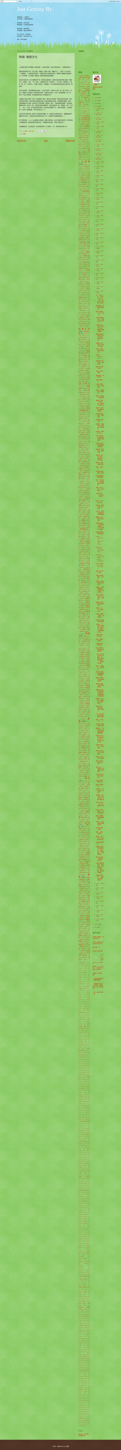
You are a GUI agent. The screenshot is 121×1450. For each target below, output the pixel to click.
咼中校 (82, 394)
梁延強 (83, 527)
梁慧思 (88, 538)
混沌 (96, 85)
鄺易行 (83, 925)
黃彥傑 (80, 696)
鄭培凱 (88, 854)
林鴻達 (88, 368)
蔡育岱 (85, 828)
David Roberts (86, 1065)
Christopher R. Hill (83, 1045)
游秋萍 (83, 660)
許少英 (82, 556)
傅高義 (82, 645)
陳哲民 (82, 598)
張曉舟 (84, 518)
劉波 (79, 792)
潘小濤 (80, 817)
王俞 (81, 146)
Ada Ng (86, 961)
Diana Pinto (82, 1074)
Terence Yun (83, 1387)
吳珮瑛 (85, 245)
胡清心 (80, 420)
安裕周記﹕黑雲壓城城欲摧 (100, 307)
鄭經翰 (83, 856)
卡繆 (83, 159)
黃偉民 (88, 700)
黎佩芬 (85, 859)
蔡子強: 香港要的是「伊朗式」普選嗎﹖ (100, 597)
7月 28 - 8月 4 (100, 206)
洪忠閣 (82, 407)
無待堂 (82, 663)
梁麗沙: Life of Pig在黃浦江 (99, 609)
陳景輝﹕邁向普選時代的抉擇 (100, 582)
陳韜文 (84, 627)
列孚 (89, 179)
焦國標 (88, 663)
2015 (96, 100)
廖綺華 (81, 770)
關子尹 (88, 941)
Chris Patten (87, 1036)
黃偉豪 (88, 704)
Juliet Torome (84, 1181)
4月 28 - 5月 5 (100, 260)
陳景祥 (80, 611)
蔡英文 (84, 830)
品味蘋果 (88, 394)
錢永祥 (86, 890)
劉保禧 (84, 792)
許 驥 (83, 554)
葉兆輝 (86, 741)
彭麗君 (88, 651)
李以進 (80, 263)
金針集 (88, 377)
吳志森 (83, 243)
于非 (79, 110)
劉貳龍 (80, 799)
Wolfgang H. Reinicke (83, 1411)
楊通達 (85, 729)
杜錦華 (88, 294)
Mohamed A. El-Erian (84, 1261)
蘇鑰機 (88, 952)
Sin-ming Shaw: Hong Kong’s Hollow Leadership (100, 558)
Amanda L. (81, 975)
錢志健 (80, 892)
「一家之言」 (82, 94)
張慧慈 (80, 516)
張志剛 (86, 491)
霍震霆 (84, 895)
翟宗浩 (80, 776)
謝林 (81, 910)
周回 (89, 314)
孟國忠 (84, 323)
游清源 (88, 660)
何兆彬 (86, 217)
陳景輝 (87, 611)
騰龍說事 (85, 955)
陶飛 (81, 631)
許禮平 (88, 562)
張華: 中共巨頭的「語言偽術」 (100, 489)
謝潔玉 (84, 912)
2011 (96, 927)
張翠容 (82, 514)
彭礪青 (82, 652)
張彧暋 (83, 500)
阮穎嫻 (80, 308)
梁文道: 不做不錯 (98, 951)
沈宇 (85, 296)
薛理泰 (80, 906)
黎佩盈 (80, 861)
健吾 (84, 476)
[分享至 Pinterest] (46, 131)
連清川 (83, 565)
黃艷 (81, 714)
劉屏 (89, 792)
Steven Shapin (82, 1374)
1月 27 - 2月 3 (100, 906)
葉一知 (80, 741)
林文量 (88, 344)
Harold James (86, 1107)
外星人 (82, 168)
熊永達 (82, 772)
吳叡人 (88, 250)
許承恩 (80, 558)
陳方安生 (85, 584)
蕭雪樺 (80, 886)
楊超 (83, 730)
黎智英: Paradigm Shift (99, 356)
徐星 (87, 445)
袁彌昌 (85, 461)
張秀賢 (85, 492)
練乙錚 (87, 823)
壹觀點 (83, 651)
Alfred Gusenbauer (83, 972)
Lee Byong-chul (84, 1199)
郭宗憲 (83, 571)
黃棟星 (86, 707)
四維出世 (87, 166)
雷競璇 (86, 767)
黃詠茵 (80, 709)
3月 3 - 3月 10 (100, 883)
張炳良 (80, 498)
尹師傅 (83, 123)
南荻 (83, 392)
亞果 (85, 308)
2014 (96, 103)
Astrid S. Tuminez (83, 1005)
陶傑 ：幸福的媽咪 (99, 832)
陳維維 (81, 620)
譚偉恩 (81, 939)
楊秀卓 (81, 727)
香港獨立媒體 (81, 431)
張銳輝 (85, 516)
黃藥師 (83, 713)
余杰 (81, 234)
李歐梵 (88, 288)
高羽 (85, 474)
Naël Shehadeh (86, 1274)
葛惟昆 (88, 754)
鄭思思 (84, 850)
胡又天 (86, 414)
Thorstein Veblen (82, 1394)
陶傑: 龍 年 (96, 947)
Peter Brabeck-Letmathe (84, 1300)
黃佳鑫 (86, 691)
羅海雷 (86, 934)
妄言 (89, 188)
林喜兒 (86, 361)
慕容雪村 (85, 808)
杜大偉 (84, 292)
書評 (84, 452)
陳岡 (89, 591)
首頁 (46, 141)
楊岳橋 (86, 727)
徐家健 (80, 447)
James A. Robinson (83, 1138)
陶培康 (80, 633)
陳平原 (88, 586)
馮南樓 (88, 678)
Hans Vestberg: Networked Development (100, 566)
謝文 (85, 906)
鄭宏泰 (81, 847)
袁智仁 (85, 460)
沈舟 (85, 297)
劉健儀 (85, 795)
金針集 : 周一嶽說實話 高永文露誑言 (100, 708)
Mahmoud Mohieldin (83, 1214)
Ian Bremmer (87, 1119)
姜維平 (82, 401)
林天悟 (88, 343)
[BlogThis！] (40, 131)
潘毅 (87, 821)
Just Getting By (34, 8)
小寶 (79, 115)
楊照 (87, 730)
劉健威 (80, 795)
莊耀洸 (80, 553)
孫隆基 (83, 438)
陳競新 (84, 629)
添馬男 (88, 542)
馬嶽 (79, 474)
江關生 (88, 201)
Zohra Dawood (81, 1425)
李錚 (85, 290)
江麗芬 (82, 203)
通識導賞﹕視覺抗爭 (100, 376)
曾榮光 (88, 654)
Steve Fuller (87, 1371)
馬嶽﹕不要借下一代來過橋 (100, 667)
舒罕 (89, 671)
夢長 (89, 769)
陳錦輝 (88, 624)
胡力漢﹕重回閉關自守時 (100, 724)
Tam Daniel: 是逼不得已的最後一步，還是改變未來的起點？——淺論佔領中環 (100, 658)
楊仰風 (82, 725)
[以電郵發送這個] (39, 131)
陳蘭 (89, 629)
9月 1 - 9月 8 (99, 184)
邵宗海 (84, 376)
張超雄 (88, 505)
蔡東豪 (80, 828)
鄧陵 (87, 839)
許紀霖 (83, 560)
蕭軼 (85, 886)
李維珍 (83, 285)
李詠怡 (86, 281)
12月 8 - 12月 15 (100, 123)
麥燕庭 (84, 641)
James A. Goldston (84, 1136)
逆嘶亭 (83, 463)
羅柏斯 (81, 932)
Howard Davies (81, 1118)
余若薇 (82, 235)
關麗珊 (82, 946)
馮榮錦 (88, 680)
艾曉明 (84, 212)
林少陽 (83, 344)
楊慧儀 (85, 732)
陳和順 (84, 591)
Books (88, 1026)
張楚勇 (80, 509)
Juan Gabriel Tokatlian (84, 1179)
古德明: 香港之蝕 (99, 420)
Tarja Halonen (87, 1382)
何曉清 (84, 228)
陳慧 (85, 622)
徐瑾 (87, 449)
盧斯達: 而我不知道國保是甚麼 (100, 679)
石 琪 (84, 172)
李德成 (82, 287)
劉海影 (86, 794)
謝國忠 (86, 910)
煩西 (89, 736)
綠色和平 (86, 774)
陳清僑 (83, 607)
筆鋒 (83, 669)
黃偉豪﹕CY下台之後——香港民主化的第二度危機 (98, 967)
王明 (84, 145)
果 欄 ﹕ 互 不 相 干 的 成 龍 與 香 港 (100, 837)
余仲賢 (82, 232)
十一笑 (81, 108)
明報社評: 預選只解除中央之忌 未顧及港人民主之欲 (100, 739)
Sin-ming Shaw (84, 1360)
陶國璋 (86, 631)
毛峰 (87, 137)
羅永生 (85, 928)
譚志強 (88, 937)
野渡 (87, 575)
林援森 (80, 363)
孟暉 (89, 323)
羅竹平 (84, 930)
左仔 (82, 170)
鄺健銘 (88, 925)
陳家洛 (88, 598)
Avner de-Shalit (81, 1008)
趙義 (81, 786)
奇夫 (87, 321)
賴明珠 (81, 890)
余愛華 (81, 237)
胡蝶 (85, 420)
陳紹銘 (88, 607)
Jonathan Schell (81, 1169)
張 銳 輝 (88, 483)
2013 (96, 106)
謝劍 (79, 912)
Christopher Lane (82, 1043)
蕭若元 (84, 883)
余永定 (83, 230)
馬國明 (86, 471)
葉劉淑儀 (84, 750)
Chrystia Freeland (82, 1047)
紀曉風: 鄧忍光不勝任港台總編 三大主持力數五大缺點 (100, 526)
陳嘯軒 (80, 622)
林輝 (89, 366)
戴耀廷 (84, 901)
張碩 (89, 513)
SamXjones (87, 1338)
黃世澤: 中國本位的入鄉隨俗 (100, 752)
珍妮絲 (82, 409)
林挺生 (85, 357)
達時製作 (85, 763)
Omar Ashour (82, 1292)
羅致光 (86, 932)
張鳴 (87, 514)
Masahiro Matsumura (83, 1238)
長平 (85, 379)
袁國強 (80, 460)
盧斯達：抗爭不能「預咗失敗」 (100, 450)
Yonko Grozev (81, 1414)
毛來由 (86, 135)
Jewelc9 (84, 1152)
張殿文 (85, 509)
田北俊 (80, 172)
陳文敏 (84, 582)
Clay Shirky (81, 1048)
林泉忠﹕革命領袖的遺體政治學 (100, 823)
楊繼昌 (84, 734)
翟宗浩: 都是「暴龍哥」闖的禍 (100, 858)
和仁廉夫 (82, 321)
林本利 (82, 346)
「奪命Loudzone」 (84, 100)
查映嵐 (82, 405)
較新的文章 (21, 141)
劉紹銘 (86, 797)
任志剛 (88, 175)
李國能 (88, 279)
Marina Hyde (81, 1223)
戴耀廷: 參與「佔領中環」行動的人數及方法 (100, 402)
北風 (85, 157)
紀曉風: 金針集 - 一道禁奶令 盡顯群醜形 (100, 877)
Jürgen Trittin (81, 1183)
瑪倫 (87, 772)
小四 (84, 110)
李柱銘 (84, 274)
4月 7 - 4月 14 (100, 273)
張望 (87, 503)
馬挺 (81, 471)
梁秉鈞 (88, 527)
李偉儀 (83, 279)
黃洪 (84, 698)
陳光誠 (85, 589)
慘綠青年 (87, 770)
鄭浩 (83, 852)
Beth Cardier (87, 1017)
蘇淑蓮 (88, 950)
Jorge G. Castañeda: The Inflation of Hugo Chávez (99, 540)
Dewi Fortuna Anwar (85, 1072)
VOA (79, 1407)
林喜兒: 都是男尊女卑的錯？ (100, 350)
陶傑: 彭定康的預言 (99, 367)
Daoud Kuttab (81, 1056)
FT (87, 1090)
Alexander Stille (82, 968)
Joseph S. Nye (84, 1178)
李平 (85, 263)
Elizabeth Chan (84, 1085)
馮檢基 (81, 682)
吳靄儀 (88, 252)
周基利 (82, 318)
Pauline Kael (87, 1296)
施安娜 (80, 403)
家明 (87, 440)
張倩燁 (87, 498)
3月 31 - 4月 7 (100, 278)
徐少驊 (80, 445)
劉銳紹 (80, 805)
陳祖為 (86, 600)
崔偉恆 (82, 482)
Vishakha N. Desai (83, 1405)
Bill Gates (83, 1019)
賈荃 (85, 760)
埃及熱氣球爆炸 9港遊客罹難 (99, 979)
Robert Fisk (87, 1323)
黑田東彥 (80, 716)
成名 (88, 193)
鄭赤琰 (85, 849)
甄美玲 (80, 774)
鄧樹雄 (85, 841)
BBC (79, 1014)
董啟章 (80, 758)
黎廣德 (82, 867)
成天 (83, 193)
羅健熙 (80, 935)
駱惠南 (83, 897)
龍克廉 (84, 899)
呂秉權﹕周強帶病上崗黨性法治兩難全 (100, 426)
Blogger (64, 1446)
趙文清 (85, 781)
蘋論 (81, 954)
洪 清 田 (88, 405)
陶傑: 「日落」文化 (100, 720)
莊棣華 (88, 549)
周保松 (88, 316)
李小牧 (88, 259)
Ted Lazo (87, 1385)
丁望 (84, 105)
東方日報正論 (83, 337)
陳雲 (84, 615)
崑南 (83, 480)
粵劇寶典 (82, 738)
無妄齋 (88, 662)
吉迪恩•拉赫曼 (83, 181)
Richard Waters (86, 1318)
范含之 (83, 423)
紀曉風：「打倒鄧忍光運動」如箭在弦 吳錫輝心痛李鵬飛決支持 (100, 628)
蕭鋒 (89, 886)
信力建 (82, 387)
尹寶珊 (81, 124)
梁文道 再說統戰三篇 (99, 781)
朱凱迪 (84, 197)
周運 (79, 319)
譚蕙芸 (80, 941)
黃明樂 (84, 693)
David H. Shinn (84, 1061)
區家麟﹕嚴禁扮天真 (100, 432)
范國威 (88, 423)
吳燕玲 (82, 252)
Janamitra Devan (82, 1139)
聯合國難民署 (86, 903)
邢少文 (84, 305)
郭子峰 (81, 567)
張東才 (86, 496)
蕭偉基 (86, 884)
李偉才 (87, 278)
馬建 (81, 467)
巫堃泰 (83, 259)
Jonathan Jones (82, 1167)
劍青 (87, 806)
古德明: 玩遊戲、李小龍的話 (100, 746)
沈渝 (87, 301)
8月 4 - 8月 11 (100, 202)
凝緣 (83, 869)
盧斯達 (82, 879)
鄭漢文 (88, 856)
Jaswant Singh (81, 1141)
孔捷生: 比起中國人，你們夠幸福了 (100, 811)
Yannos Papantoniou (83, 1413)
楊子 (89, 723)
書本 (79, 452)
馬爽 (79, 472)
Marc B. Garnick (82, 1218)
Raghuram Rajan (82, 1309)
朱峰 (79, 197)
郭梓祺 (88, 573)
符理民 (86, 545)
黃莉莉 (88, 705)
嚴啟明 (84, 948)
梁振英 (84, 533)
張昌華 (88, 494)
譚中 (84, 937)
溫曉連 (83, 736)
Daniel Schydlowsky (83, 1054)
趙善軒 (83, 784)
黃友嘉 (88, 685)
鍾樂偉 (88, 919)
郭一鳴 (88, 565)
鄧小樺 (83, 838)
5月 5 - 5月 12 (100, 255)
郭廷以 (87, 569)
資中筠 (80, 760)
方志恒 (84, 132)
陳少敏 (84, 580)
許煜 (88, 560)
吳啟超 (84, 248)
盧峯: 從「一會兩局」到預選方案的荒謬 (100, 769)
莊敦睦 (83, 549)
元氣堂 (86, 124)
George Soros (81, 1094)
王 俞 (79, 139)
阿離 (85, 383)
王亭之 (88, 145)
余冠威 (88, 234)
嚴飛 (87, 946)
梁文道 (84, 523)
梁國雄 (83, 534)
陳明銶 (81, 593)
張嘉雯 (83, 513)
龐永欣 (86, 926)
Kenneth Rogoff (82, 1190)
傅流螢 (88, 643)
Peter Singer (82, 1303)
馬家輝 (80, 469)
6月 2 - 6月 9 (99, 238)
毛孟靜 (80, 137)
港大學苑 (88, 656)
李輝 (81, 290)
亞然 (89, 308)
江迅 (81, 199)
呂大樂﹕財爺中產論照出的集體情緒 (100, 512)
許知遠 (87, 558)
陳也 (85, 576)
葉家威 (84, 745)
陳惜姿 (88, 606)
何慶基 (85, 226)
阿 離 (82, 381)
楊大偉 (84, 723)
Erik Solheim (81, 1087)
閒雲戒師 (85, 674)
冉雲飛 (80, 156)
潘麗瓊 (80, 823)
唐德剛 (82, 434)
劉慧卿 (86, 803)
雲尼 (85, 676)
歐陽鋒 (86, 816)
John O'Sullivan (84, 1159)
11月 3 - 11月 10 (100, 145)
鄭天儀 (84, 843)
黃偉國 (82, 703)
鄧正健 (88, 838)
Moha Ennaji (82, 1260)
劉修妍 (81, 794)
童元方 (83, 667)
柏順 (89, 403)
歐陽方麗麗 (84, 814)
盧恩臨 (88, 877)
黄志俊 (86, 714)
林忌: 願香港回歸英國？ (100, 476)
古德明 (85, 161)
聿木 (79, 210)
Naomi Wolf (83, 1276)
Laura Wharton (86, 1198)
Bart (87, 1012)
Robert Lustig (81, 1327)
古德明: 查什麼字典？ (99, 644)
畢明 (88, 543)
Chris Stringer (84, 1037)
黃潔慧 (85, 709)
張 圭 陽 (82, 483)
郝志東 (88, 463)
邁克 (83, 914)
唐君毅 (83, 432)
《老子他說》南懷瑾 (83, 75)
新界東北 (83, 719)
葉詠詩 (84, 749)
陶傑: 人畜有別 (99, 467)
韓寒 (84, 923)
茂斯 (83, 421)
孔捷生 (87, 126)
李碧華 (87, 283)
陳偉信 (80, 602)
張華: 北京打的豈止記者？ (99, 762)
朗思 (82, 454)
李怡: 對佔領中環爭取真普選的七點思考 (100, 438)
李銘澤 (88, 285)
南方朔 (87, 390)
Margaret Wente (82, 1219)
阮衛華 (86, 307)
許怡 (87, 556)
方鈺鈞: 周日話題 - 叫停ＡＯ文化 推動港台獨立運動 (100, 328)
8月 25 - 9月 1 (100, 189)
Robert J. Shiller (84, 1325)
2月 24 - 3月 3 (100, 888)
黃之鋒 (80, 683)
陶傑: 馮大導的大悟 (99, 571)
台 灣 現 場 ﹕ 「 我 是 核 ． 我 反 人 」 (100, 496)
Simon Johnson (86, 1358)
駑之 (87, 858)
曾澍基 (82, 656)
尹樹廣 (88, 123)
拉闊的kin (87, 325)
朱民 (87, 195)
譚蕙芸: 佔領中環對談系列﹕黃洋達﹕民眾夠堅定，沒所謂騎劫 (100, 850)
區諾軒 (84, 478)
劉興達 (88, 805)
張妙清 (81, 491)
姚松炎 (85, 398)
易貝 (84, 335)
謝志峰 (83, 908)
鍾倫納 (82, 915)
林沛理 (87, 350)
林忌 (85, 348)
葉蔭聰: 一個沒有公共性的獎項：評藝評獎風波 (100, 797)
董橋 (85, 758)
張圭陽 (88, 489)
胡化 (85, 416)
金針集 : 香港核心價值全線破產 (100, 409)
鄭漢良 (82, 858)
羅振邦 (80, 934)
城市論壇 (82, 396)
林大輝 (83, 341)
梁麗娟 (88, 540)
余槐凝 (86, 237)
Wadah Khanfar (84, 1409)
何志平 (80, 219)
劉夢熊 (81, 803)
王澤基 (84, 152)
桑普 (86, 454)
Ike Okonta (81, 1123)
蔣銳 (79, 836)
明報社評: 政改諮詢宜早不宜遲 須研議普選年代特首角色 (100, 693)
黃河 (89, 693)
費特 (81, 673)
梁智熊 (84, 536)
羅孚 (89, 930)
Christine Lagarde (82, 1039)
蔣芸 (87, 834)
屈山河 (81, 325)
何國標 (83, 223)
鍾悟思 (82, 917)
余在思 (88, 232)
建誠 (87, 401)
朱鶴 (89, 197)
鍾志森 (88, 914)
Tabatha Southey (84, 1378)
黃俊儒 (86, 694)
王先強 (84, 143)
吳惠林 (83, 250)
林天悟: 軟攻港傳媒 (99, 828)
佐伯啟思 (83, 214)
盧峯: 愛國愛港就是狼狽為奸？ (100, 817)
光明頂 (82, 179)
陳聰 (87, 626)
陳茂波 (83, 596)
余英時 (88, 235)
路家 (87, 761)
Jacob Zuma (87, 1132)
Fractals (82, 1090)
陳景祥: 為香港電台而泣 (100, 463)
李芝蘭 (84, 272)
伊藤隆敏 (88, 177)
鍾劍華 (82, 919)
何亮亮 (84, 221)
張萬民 (84, 511)
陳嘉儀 (88, 618)
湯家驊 (82, 662)
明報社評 (84, 329)
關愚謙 (88, 945)
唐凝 (87, 434)
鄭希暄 (80, 849)
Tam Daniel (81, 1380)
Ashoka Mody (86, 1001)
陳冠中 (80, 595)
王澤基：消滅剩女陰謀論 (100, 620)
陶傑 (24, 134)
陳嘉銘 (83, 618)
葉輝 (85, 752)
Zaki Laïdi (82, 1422)
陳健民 (87, 602)
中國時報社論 (85, 119)
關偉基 (86, 943)
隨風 (79, 895)
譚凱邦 (86, 939)
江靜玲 (82, 201)
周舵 (87, 318)
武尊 (84, 372)
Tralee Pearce (85, 1400)
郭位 (79, 569)
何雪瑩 (85, 225)
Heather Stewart (81, 1110)
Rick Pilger (82, 1320)
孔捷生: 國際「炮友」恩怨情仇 (100, 615)
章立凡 (80, 640)
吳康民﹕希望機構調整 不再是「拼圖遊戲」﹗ (100, 589)
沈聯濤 (80, 303)
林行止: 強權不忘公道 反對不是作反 (98, 942)
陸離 (87, 638)
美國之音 (84, 412)
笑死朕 (88, 456)
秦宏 (83, 456)
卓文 (86, 310)
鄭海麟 (88, 852)
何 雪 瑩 (88, 215)
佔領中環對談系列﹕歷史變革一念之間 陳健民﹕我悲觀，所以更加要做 (100, 867)
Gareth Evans (82, 1092)
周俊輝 (82, 316)
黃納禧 (82, 700)
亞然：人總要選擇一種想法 (100, 391)
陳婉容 (83, 604)
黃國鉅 (82, 705)
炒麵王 (88, 372)
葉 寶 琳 (86, 739)
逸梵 (79, 674)
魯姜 (79, 859)
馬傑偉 (85, 472)
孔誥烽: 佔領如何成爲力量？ (100, 775)
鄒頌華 (84, 765)
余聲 (86, 239)
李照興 (80, 283)
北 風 (85, 156)
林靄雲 (81, 370)
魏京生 (81, 926)
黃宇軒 (88, 689)
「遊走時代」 (86, 97)
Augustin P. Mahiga (83, 1006)
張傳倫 (86, 507)
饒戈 (86, 954)
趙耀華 (86, 786)
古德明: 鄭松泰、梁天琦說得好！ (98, 937)
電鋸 (79, 769)
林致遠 (80, 357)
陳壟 (79, 627)
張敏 (89, 502)
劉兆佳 (86, 790)
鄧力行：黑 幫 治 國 (99, 501)
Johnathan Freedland (83, 1161)
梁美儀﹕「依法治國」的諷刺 (100, 790)
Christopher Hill (82, 1041)
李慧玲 (88, 287)
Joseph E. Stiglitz (84, 1176)
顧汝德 (84, 957)
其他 (81, 310)
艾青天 (84, 210)
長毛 (81, 379)
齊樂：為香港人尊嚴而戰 (100, 396)
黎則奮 (82, 865)
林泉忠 (85, 356)
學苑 (88, 870)
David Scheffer (84, 1067)
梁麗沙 (82, 540)
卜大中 (86, 108)
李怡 (88, 270)
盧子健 (82, 872)
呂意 (85, 257)
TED (82, 1384)
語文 (87, 778)
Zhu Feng (86, 1424)
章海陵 (85, 640)
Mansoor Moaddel (82, 1216)
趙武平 (84, 783)
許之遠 (88, 554)
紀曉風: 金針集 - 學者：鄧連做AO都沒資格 (100, 457)
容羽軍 (80, 441)
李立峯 (85, 265)
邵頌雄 (83, 377)
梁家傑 (84, 531)
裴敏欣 (85, 776)
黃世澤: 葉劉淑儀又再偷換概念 (100, 685)
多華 (79, 188)
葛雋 (81, 756)
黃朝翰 (81, 707)
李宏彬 (86, 268)
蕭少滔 (84, 881)
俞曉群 (88, 385)
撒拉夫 (83, 810)
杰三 (89, 335)
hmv (86, 1116)
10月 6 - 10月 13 (100, 163)
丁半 (85, 103)
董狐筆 (86, 756)
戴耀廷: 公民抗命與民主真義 (100, 518)
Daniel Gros (85, 1052)
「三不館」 (81, 95)
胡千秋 (80, 416)
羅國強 (85, 935)
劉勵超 (82, 806)
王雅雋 (84, 148)
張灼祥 (80, 492)
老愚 (87, 208)
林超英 (85, 363)
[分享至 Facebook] (44, 131)
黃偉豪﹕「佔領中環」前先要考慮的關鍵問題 (100, 730)
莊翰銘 (86, 551)
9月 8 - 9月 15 (100, 180)
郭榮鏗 (82, 575)
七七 (89, 106)
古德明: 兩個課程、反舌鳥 (100, 576)
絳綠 (87, 669)
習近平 (84, 547)
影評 (79, 808)
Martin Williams (84, 1236)
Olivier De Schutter (83, 1291)
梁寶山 (82, 542)
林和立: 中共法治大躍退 (100, 757)
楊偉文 (80, 729)
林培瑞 (84, 359)
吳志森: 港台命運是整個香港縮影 (100, 444)
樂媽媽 (88, 810)
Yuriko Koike (87, 1420)
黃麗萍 (88, 713)
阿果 (79, 383)
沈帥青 (84, 299)
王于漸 (85, 139)
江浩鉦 (88, 199)
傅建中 (83, 643)
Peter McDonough (84, 1302)
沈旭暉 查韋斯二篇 (99, 635)
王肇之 (83, 150)
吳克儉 (88, 241)
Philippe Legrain (82, 1305)
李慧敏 (82, 288)
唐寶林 (80, 436)
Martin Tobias (87, 1234)
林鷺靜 (86, 370)
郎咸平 (86, 425)
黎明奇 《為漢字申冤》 (84, 862)
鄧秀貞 (82, 839)
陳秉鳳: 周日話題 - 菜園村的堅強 (100, 344)
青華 (84, 385)
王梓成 (86, 146)
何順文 (80, 226)
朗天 (88, 452)
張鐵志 (84, 520)
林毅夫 (84, 366)
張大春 (80, 487)
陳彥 (85, 595)
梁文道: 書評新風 (99, 372)
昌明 (81, 327)
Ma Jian (86, 1212)
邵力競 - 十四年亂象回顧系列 (83, 1435)
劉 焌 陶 (80, 790)
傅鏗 (84, 649)
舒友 (79, 671)
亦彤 (83, 175)
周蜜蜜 (84, 319)
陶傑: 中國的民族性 (99, 640)
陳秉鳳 (86, 593)
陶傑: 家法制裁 (99, 785)
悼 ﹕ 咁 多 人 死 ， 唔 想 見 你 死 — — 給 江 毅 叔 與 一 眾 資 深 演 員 (100, 299)
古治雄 (88, 159)
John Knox (87, 1158)
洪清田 (88, 407)
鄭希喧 (86, 847)
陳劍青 (86, 620)
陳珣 (82, 600)
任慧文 (82, 177)
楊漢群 (80, 732)
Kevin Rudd (85, 1192)
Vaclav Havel (81, 1402)
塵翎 (84, 769)
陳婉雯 (88, 604)
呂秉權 (85, 256)
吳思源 (80, 245)
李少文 (86, 261)
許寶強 (82, 564)
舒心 (84, 671)
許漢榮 (82, 562)
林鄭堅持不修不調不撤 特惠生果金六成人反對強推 (98, 986)
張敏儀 (82, 503)
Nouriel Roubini (82, 1287)
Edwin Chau (87, 1083)
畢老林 (83, 543)
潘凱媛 (88, 819)
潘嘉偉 (82, 821)
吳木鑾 (83, 241)
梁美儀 (82, 529)
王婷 (79, 148)
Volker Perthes (86, 1407)
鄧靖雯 (80, 841)
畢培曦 (81, 545)
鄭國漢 (82, 854)
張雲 (81, 507)
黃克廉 (81, 691)
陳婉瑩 (82, 606)
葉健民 (84, 747)
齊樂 (87, 788)
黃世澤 (88, 687)
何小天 (81, 217)
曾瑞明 (82, 654)
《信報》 (85, 81)
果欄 (79, 372)
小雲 (87, 113)
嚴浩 (79, 948)
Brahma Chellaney (85, 1028)
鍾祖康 (88, 917)
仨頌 (87, 154)
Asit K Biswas (84, 1003)
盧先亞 (84, 875)
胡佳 (89, 416)
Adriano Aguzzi (86, 965)
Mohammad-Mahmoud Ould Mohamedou (84, 1265)
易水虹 (85, 333)
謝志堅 (88, 908)
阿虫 (87, 381)
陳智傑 (83, 613)
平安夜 (86, 170)
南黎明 (88, 392)
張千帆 (86, 485)
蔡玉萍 (86, 827)
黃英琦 (88, 698)
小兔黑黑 (85, 112)
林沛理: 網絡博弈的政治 (100, 533)
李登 (81, 281)
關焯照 (80, 945)
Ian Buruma (83, 1121)
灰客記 (88, 203)
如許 (84, 188)
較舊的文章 (70, 141)
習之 (79, 547)
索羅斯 (81, 458)
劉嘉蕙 (88, 801)
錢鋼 (87, 893)
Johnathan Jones (82, 1163)
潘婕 (83, 819)
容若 (85, 441)
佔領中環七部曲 (100, 843)
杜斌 (83, 294)
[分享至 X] (42, 131)
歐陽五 (88, 812)
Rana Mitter (81, 1311)
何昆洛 (85, 219)
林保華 (85, 354)
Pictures (80, 1307)
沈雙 (85, 303)
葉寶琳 (83, 754)
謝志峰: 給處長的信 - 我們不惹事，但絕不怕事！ (100, 337)
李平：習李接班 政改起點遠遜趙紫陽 (100, 482)
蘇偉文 (83, 950)
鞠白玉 (83, 921)
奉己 (79, 323)
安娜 (81, 190)
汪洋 (81, 296)
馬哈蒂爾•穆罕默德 (85, 465)
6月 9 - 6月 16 (100, 233)
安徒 (85, 190)
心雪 (85, 130)
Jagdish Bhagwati (85, 1134)
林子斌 (88, 341)
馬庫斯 (88, 469)
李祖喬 (84, 276)
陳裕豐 (84, 616)
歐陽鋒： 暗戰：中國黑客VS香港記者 (100, 701)
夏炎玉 (85, 436)
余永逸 (88, 230)
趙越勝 (88, 784)
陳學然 (83, 624)
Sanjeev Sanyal (81, 1342)
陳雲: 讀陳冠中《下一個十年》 (100, 313)
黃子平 (86, 682)
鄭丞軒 (88, 845)
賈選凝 (82, 761)
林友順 (82, 343)
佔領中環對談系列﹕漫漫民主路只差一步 (100, 320)
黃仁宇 (87, 684)
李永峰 (80, 265)
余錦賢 (80, 239)
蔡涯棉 (83, 832)
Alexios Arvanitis (82, 970)
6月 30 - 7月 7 (100, 224)
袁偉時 (86, 458)
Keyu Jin (80, 1194)
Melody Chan (81, 1240)
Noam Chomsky (82, 1283)
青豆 (79, 385)
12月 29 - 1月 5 (100, 109)
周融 (89, 319)
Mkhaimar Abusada (83, 1258)
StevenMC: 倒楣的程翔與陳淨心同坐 (100, 715)
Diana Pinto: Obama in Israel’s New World (100, 549)
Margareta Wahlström (83, 1221)
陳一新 (80, 576)
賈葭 (89, 760)
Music (88, 1271)
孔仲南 (80, 126)
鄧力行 (84, 836)
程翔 (88, 665)
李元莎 (81, 261)
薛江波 (82, 904)
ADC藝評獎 (81, 963)
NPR (89, 1287)
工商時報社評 (86, 115)
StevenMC (80, 1376)
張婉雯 (84, 502)
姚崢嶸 (83, 399)
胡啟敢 (86, 418)
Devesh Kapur (87, 1070)
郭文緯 (86, 567)
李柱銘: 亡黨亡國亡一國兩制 (100, 362)
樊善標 (82, 812)
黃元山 (82, 685)
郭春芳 (88, 571)
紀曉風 (82, 411)
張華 (80, 505)
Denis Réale (81, 1068)
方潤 (89, 134)
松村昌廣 (85, 339)
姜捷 (89, 399)
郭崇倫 (82, 573)
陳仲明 (80, 589)
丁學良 (83, 106)
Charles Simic (81, 1032)
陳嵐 (87, 609)
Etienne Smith (87, 1088)
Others (80, 1294)
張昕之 (81, 496)
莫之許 (85, 553)
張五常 (88, 487)
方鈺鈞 (84, 134)
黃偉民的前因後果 (85, 702)
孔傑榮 (84, 128)
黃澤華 (84, 711)
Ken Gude (86, 1189)
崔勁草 (88, 480)
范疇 (81, 425)
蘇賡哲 (82, 952)
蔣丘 (83, 834)
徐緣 (79, 450)
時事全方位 (85, 450)
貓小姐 (88, 888)
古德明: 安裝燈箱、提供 (100, 472)
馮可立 (83, 678)
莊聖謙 (81, 551)
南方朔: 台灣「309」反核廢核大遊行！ (100, 804)
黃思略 (85, 696)
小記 (83, 113)
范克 (88, 421)
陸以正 (87, 636)
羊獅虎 (82, 208)
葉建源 (85, 743)
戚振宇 (84, 522)
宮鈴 (83, 440)
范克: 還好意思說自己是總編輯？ (100, 649)
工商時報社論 (85, 117)
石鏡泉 (83, 173)
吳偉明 (83, 246)
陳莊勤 (82, 609)
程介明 (82, 665)
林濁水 (82, 368)
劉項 (83, 801)
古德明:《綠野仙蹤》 (97, 974)
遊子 (79, 763)
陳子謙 (83, 578)
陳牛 (83, 586)
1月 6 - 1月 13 (100, 919)
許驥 (88, 564)
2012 (96, 924)
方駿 (81, 135)
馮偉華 (82, 680)
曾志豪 (88, 652)
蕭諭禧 (82, 888)
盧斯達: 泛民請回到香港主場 (100, 603)
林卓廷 (83, 352)
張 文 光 (88, 482)
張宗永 (83, 494)
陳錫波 (82, 626)
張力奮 (81, 485)
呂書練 (80, 257)
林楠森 (84, 365)
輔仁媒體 (80, 788)
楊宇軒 (88, 725)
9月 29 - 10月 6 (100, 167)
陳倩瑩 (88, 596)
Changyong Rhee (84, 1030)
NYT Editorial (84, 1289)
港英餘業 (82, 658)
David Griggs (87, 1059)
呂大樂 (83, 254)
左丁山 (88, 168)
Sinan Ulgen (81, 1362)
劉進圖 (85, 799)
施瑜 (85, 403)
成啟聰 (82, 195)
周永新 (83, 314)
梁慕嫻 (83, 538)
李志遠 (80, 270)
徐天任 (86, 443)
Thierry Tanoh (82, 1393)
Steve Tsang (84, 1373)
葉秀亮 (80, 743)
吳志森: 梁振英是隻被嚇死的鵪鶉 (100, 673)
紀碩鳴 (88, 409)
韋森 (79, 427)
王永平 (84, 141)
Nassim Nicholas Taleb (84, 1278)
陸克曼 (82, 638)
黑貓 (86, 716)
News (82, 1280)
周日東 (84, 312)
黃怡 (79, 693)
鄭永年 (82, 845)
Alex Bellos (84, 966)
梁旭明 (84, 525)
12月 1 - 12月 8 (100, 127)
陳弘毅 (81, 587)
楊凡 (79, 723)
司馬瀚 (85, 164)
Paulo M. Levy (84, 1298)
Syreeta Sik (87, 1376)
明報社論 (84, 333)
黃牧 (81, 694)
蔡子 (83, 825)
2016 (96, 97)
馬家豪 (86, 467)
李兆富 (84, 266)
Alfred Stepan (82, 974)
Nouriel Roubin (82, 1285)
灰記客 (82, 204)
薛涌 (87, 904)
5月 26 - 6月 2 (100, 242)
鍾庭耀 (88, 915)
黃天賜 (82, 687)
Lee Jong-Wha (81, 1201)
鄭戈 (89, 843)
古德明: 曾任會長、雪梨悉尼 (100, 385)
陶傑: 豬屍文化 (99, 380)
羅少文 (80, 928)
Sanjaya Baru (84, 1340)
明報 (86, 327)
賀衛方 (86, 673)
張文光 (82, 489)
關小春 (81, 943)
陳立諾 (86, 587)
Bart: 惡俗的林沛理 (98, 993)
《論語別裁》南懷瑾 (84, 91)
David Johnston (81, 1063)
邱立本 (82, 374)
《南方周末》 (81, 83)
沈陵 (83, 301)
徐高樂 (85, 447)
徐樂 (83, 449)
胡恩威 (81, 418)
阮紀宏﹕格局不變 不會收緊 (100, 506)
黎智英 (88, 865)
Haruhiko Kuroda (84, 1108)
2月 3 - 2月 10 (100, 901)
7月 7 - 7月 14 (100, 220)
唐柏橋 (88, 432)
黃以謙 (82, 689)
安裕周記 (86, 192)
